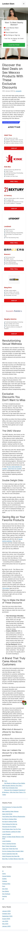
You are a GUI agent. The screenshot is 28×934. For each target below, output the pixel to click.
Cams (4, 873)
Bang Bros (8, 287)
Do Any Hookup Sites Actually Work (12, 851)
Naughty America (10, 319)
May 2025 (5, 923)
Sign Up (14, 148)
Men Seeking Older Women (10, 811)
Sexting (4, 896)
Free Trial (14, 181)
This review (5, 588)
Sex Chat (5, 889)
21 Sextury (8, 195)
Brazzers (7, 254)
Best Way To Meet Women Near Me (13, 859)
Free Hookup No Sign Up (9, 824)
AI (2, 871)
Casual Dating (6, 876)
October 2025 (6, 913)
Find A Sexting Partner (9, 843)
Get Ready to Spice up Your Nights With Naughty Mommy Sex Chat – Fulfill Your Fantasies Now (13, 786)
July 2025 (5, 921)
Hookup (4, 881)
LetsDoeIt (7, 226)
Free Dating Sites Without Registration (13, 816)
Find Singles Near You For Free (11, 829)
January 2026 (6, 911)
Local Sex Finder (14, 45)
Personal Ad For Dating (9, 826)
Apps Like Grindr (7, 814)
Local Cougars (6, 834)
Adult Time (8, 135)
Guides (4, 878)
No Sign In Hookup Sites (9, 819)
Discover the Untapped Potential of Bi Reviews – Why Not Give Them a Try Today (14, 792)
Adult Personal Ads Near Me (10, 856)
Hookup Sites (6, 883)
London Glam (8, 4)
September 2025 (7, 916)
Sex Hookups (6, 894)
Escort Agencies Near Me (9, 853)
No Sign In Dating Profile (9, 821)
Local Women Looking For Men (11, 831)
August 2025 (6, 918)
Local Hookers (6, 841)
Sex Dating (5, 891)
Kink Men (7, 167)
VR (3, 899)
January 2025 (6, 926)
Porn (5, 781)
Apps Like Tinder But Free (10, 848)
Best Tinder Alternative (9, 846)
